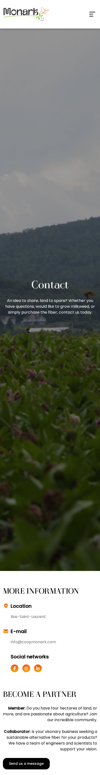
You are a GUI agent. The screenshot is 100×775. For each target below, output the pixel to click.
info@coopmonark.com (33, 642)
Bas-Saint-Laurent (28, 616)
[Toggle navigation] (92, 14)
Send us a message (26, 763)
